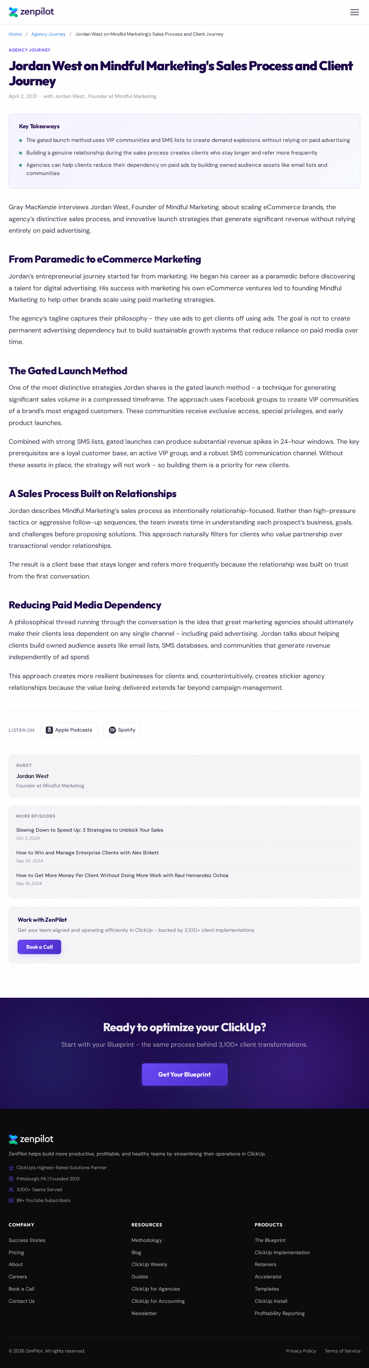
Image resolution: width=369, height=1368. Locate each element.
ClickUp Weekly (150, 1264)
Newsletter (144, 1313)
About (16, 1264)
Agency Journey (48, 34)
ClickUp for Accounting (158, 1301)
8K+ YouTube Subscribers (44, 1200)
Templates (267, 1289)
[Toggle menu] (354, 12)
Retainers (265, 1264)
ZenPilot (34, 1351)
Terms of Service (342, 1351)
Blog (136, 1252)
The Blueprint (270, 1240)
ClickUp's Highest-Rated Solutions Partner (62, 1167)
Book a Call (39, 947)
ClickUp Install (271, 1301)
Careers (18, 1276)
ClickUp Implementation (282, 1252)
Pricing (16, 1252)
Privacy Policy (301, 1351)
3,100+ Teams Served (39, 1189)
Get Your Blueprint (184, 1074)
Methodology (147, 1240)
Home (15, 34)
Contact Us (22, 1301)
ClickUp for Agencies (156, 1289)
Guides (140, 1276)
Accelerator (268, 1276)
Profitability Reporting (280, 1313)
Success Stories (27, 1240)
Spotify (126, 730)
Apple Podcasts (73, 730)
